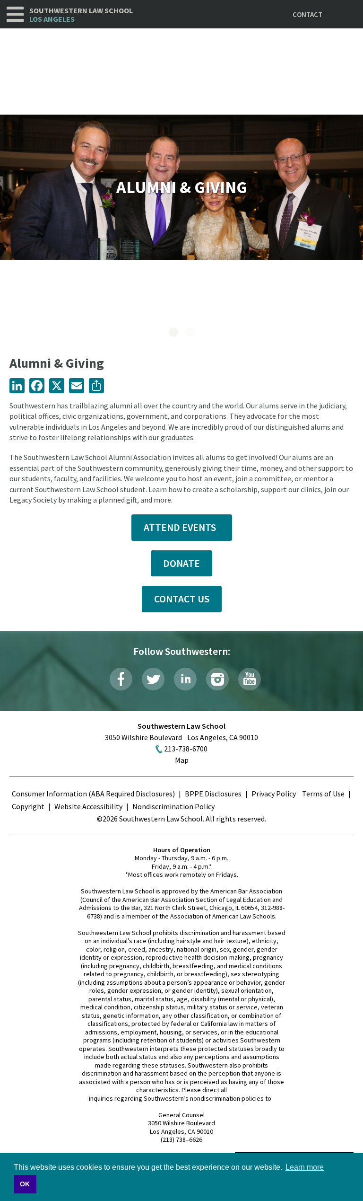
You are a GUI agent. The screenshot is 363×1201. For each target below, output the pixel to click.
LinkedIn (185, 679)
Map (182, 760)
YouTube (249, 679)
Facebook (121, 679)
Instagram (217, 679)
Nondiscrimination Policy (173, 806)
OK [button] (25, 1184)
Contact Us (181, 598)
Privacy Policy (273, 793)
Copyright (28, 806)
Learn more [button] (304, 1167)
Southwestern (81, 15)
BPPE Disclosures (213, 793)
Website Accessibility (88, 806)
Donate (181, 563)
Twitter (153, 679)
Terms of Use (323, 793)
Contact (307, 14)
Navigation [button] (15, 14)
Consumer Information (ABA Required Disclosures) (93, 793)
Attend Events (182, 527)
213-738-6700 (185, 748)
